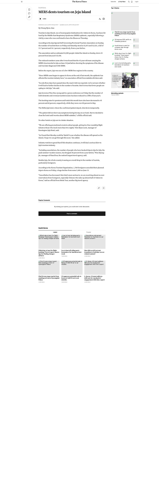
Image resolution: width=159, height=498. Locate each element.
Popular (88, 232)
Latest (55, 232)
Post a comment (72, 213)
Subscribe (113, 1)
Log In (136, 1)
